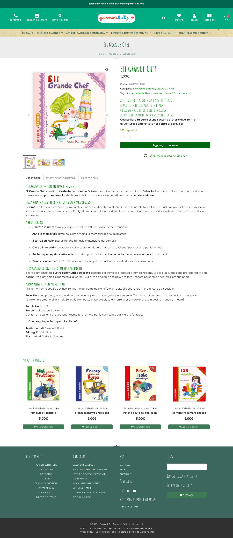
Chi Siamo (27, 33)
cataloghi (209, 19)
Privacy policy (46, 488)
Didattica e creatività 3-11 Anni (89, 492)
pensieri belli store (36, 19)
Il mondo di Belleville (144, 88)
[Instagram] (129, 491)
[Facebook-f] (123, 491)
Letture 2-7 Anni (165, 88)
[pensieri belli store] (37, 16)
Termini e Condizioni (46, 483)
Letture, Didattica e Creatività (129, 33)
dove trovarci (60, 19)
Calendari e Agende (48, 33)
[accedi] (194, 16)
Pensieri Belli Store (46, 465)
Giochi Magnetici (82, 497)
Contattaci (46, 474)
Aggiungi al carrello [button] (44, 427)
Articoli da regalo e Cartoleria (85, 33)
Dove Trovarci (46, 469)
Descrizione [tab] (33, 177)
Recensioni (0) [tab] (90, 177)
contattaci (15, 19)
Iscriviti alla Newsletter (182, 476)
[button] (107, 70)
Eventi (46, 478)
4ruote (130, 93)
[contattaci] (16, 16)
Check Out (126, 474)
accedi (194, 19)
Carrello (125, 465)
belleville (139, 93)
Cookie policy (46, 492)
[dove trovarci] (60, 16)
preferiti (179, 19)
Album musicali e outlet (193, 33)
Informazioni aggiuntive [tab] (61, 177)
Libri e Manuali (163, 33)
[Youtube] (134, 491)
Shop (122, 469)
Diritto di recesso (46, 497)
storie (184, 93)
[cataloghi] (209, 16)
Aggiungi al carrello (165, 145)
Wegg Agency (147, 531)
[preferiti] (179, 16)
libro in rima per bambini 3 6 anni (162, 93)
